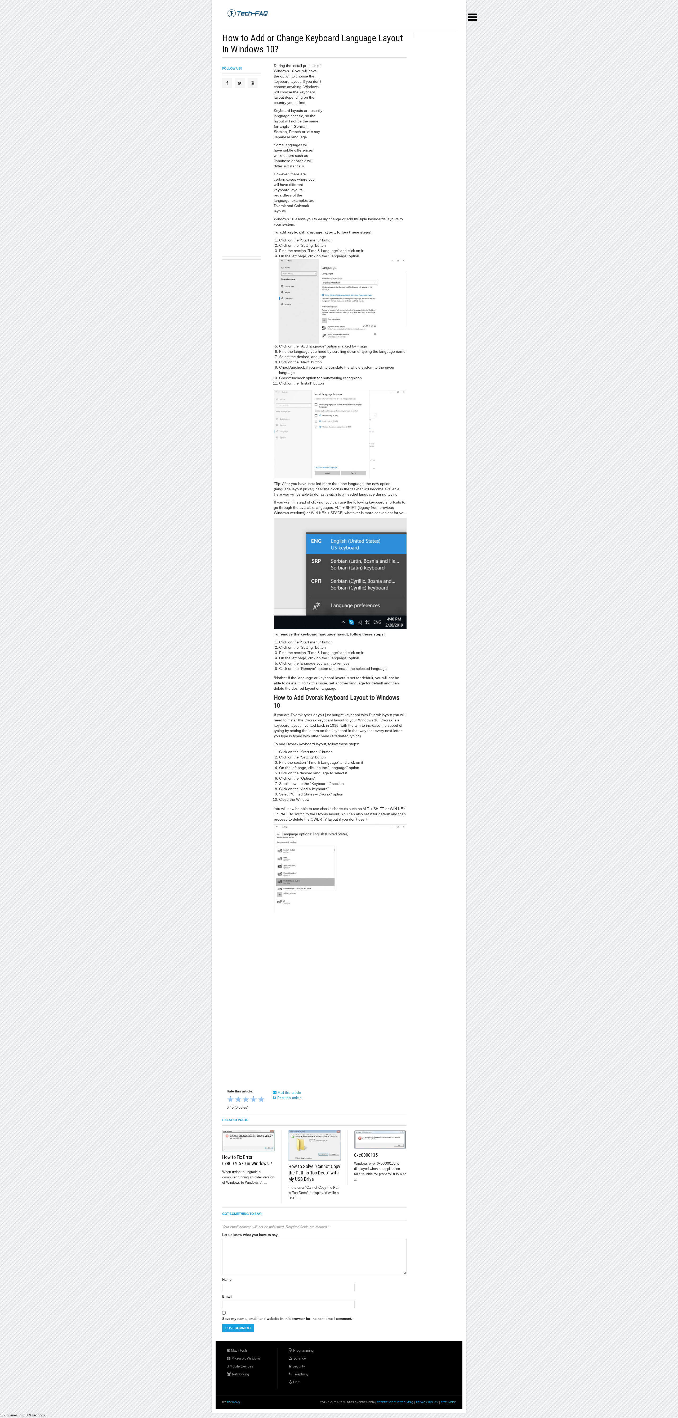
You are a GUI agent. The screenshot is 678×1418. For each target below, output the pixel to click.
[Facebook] (227, 83)
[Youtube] (252, 83)
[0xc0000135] (380, 1139)
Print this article (288, 1098)
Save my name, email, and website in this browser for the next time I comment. (287, 1319)
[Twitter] (240, 83)
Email (227, 1296)
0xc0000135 (366, 1155)
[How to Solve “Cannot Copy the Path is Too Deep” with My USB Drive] (314, 1145)
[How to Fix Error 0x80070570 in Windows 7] (248, 1140)
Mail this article (288, 1093)
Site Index (448, 1402)
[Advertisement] (318, 24)
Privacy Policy (427, 1402)
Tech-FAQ (233, 1402)
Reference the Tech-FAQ (395, 1402)
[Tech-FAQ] (248, 13)
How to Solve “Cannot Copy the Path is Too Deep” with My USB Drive (314, 1173)
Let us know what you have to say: (250, 1235)
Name (226, 1280)
